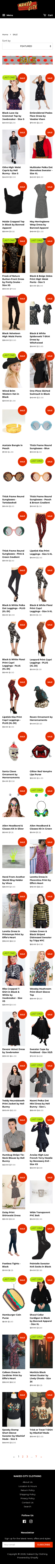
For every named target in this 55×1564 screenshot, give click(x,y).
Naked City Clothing (37, 1554)
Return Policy (28, 1490)
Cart (50, 15)
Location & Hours (27, 1486)
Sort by (6, 40)
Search (27, 1506)
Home (5, 34)
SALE (15, 34)
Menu (9, 15)
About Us (27, 1482)
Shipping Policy (27, 1494)
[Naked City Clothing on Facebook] (24, 1522)
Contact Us (27, 1502)
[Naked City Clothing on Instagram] (31, 1522)
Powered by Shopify (27, 1557)
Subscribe (43, 1544)
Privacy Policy (27, 1498)
